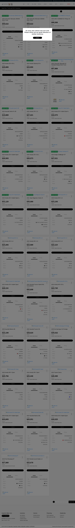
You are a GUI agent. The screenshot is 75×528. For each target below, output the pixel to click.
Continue (37, 37)
